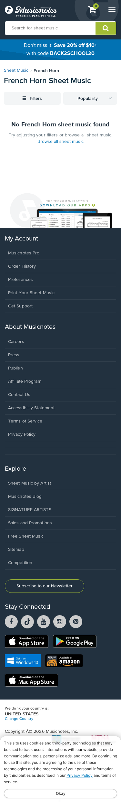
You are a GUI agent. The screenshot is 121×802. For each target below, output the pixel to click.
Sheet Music (16, 70)
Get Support (20, 306)
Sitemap (16, 549)
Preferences (20, 279)
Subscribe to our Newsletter (44, 586)
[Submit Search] (106, 28)
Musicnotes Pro (23, 253)
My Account (21, 238)
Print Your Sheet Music (31, 293)
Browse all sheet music (60, 141)
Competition (20, 563)
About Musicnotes (30, 327)
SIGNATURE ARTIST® (29, 510)
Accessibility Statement (31, 408)
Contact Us (19, 394)
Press (14, 355)
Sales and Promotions (30, 523)
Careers (16, 341)
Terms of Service (25, 421)
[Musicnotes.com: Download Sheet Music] (30, 11)
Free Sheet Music (26, 536)
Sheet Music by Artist (29, 483)
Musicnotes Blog (25, 496)
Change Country (19, 719)
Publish (15, 368)
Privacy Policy (21, 434)
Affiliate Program (24, 381)
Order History (22, 266)
